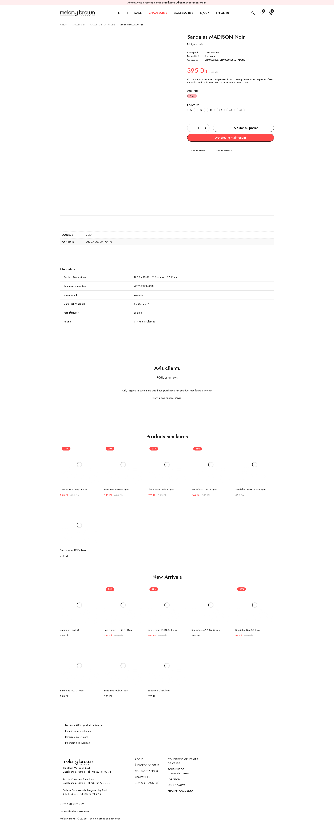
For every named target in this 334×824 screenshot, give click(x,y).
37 (201, 110)
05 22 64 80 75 (101, 772)
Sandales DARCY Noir (247, 630)
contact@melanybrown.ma (74, 811)
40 (230, 110)
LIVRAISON (174, 779)
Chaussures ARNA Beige (74, 489)
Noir (192, 96)
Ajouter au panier (246, 128)
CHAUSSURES (79, 24)
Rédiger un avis (194, 44)
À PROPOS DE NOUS (147, 765)
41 (240, 110)
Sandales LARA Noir (159, 690)
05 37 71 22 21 (93, 794)
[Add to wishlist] (196, 151)
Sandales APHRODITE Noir (250, 489)
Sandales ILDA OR (70, 630)
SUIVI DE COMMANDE (180, 791)
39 (220, 110)
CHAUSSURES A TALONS (102, 24)
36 (191, 110)
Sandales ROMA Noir (116, 690)
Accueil (63, 24)
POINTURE (193, 105)
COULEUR (192, 91)
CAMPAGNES (142, 777)
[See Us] (105, 759)
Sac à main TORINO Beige (162, 630)
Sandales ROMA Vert (72, 690)
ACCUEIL (140, 759)
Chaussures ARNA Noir (161, 489)
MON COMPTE (176, 785)
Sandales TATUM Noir (116, 489)
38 (211, 110)
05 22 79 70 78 (100, 783)
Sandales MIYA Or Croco (206, 630)
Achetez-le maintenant (230, 137)
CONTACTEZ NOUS (146, 771)
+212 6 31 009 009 (72, 804)
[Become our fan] (99, 759)
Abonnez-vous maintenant (191, 2)
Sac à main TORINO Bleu (118, 630)
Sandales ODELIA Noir (204, 489)
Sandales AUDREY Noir (73, 550)
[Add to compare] (222, 151)
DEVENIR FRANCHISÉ (147, 783)
